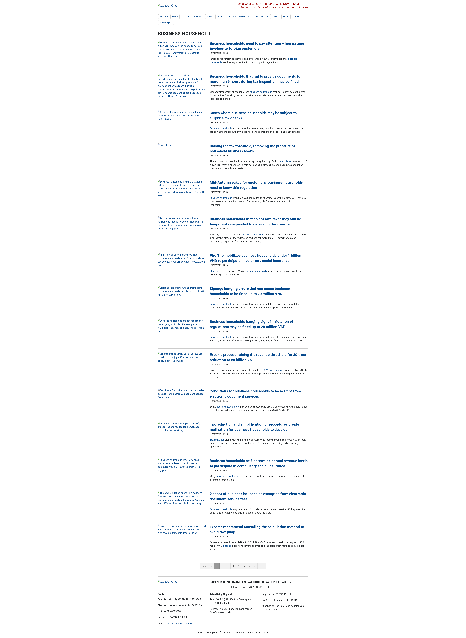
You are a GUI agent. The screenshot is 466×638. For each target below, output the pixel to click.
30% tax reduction (273, 370)
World (286, 16)
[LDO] (182, 49)
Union (220, 16)
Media (175, 16)
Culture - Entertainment (239, 16)
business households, (228, 406)
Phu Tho (214, 271)
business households (261, 91)
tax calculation (284, 161)
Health (275, 16)
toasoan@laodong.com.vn (178, 623)
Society (164, 16)
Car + (296, 16)
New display (166, 22)
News (210, 16)
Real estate (261, 16)
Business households (221, 128)
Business (198, 16)
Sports (185, 16)
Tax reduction (217, 439)
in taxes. (227, 545)
